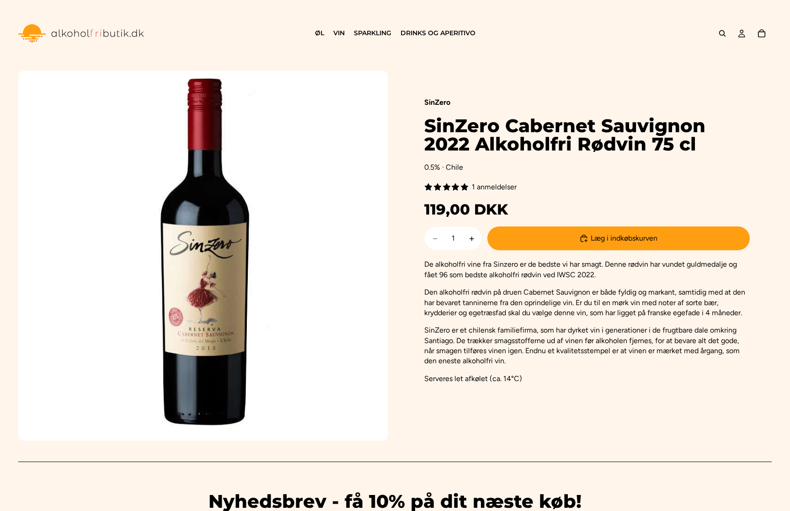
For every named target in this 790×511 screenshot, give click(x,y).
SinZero (437, 102)
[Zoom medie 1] (203, 256)
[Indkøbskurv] (762, 33)
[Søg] (722, 33)
